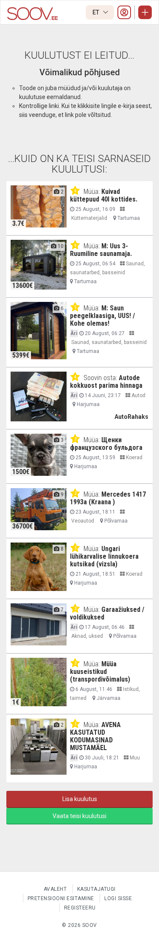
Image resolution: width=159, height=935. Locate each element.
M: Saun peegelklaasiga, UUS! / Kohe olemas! (102, 315)
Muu (134, 758)
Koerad (133, 457)
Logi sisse (118, 898)
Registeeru (80, 908)
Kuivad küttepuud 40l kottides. (103, 195)
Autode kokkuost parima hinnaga (106, 381)
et (96, 12)
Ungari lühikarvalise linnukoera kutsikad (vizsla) (104, 556)
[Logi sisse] (124, 12)
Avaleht (55, 889)
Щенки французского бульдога (106, 444)
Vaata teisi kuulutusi (79, 816)
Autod (137, 395)
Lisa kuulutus (79, 799)
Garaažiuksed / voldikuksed (107, 613)
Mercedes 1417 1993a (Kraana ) (108, 498)
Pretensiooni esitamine (61, 898)
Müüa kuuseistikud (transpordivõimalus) (100, 671)
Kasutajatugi (96, 889)
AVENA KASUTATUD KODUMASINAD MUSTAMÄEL (95, 736)
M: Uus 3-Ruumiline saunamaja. (101, 250)
